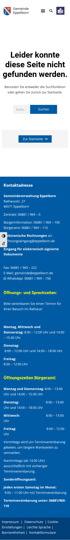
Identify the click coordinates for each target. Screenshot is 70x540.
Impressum (10, 522)
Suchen (43, 109)
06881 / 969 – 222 (23, 267)
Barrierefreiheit (13, 532)
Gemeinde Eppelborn (21, 10)
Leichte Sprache (39, 527)
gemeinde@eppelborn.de (34, 273)
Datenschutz (34, 522)
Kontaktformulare (42, 532)
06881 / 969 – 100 (47, 222)
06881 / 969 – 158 (37, 278)
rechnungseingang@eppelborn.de (29, 241)
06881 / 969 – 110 (35, 228)
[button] (43, 10)
